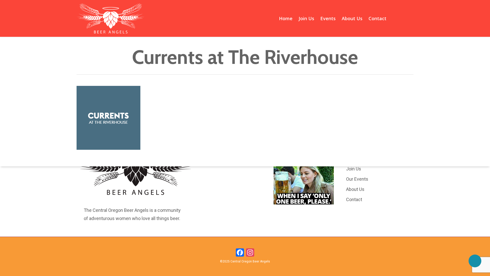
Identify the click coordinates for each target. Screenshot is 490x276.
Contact (354, 199)
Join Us (353, 168)
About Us (355, 189)
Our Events (357, 179)
